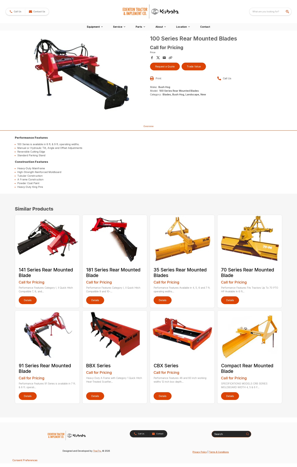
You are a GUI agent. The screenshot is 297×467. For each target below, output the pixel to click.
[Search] (247, 433)
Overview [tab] (148, 126)
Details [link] (28, 300)
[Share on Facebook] (152, 58)
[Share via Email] (164, 58)
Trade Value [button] (194, 66)
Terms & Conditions (219, 452)
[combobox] (270, 11)
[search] (287, 11)
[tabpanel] (81, 75)
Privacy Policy (200, 452)
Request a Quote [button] (165, 66)
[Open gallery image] (81, 74)
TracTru (97, 451)
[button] (15, 11)
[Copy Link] (170, 58)
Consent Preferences (24, 460)
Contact (205, 26)
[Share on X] (158, 58)
